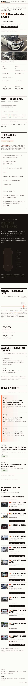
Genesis (24, 671)
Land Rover (10, 673)
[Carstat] (5, 2)
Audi (21, 671)
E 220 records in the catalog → (10, 648)
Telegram (21, 682)
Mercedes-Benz (22, 7)
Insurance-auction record (8, 7)
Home (12, 1)
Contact (22, 1)
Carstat (3, 676)
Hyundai (3, 671)
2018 (9, 9)
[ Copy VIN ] (14, 121)
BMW (17, 671)
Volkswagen (3, 673)
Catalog (17, 1)
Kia (7, 671)
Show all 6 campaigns (8, 475)
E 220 (4, 9)
